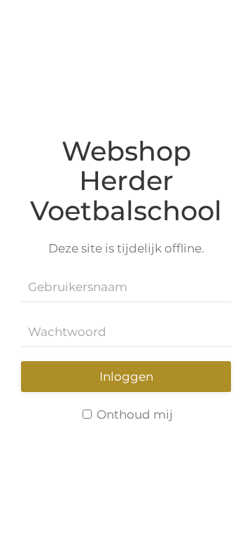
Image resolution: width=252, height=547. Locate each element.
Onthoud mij (133, 414)
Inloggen (126, 377)
